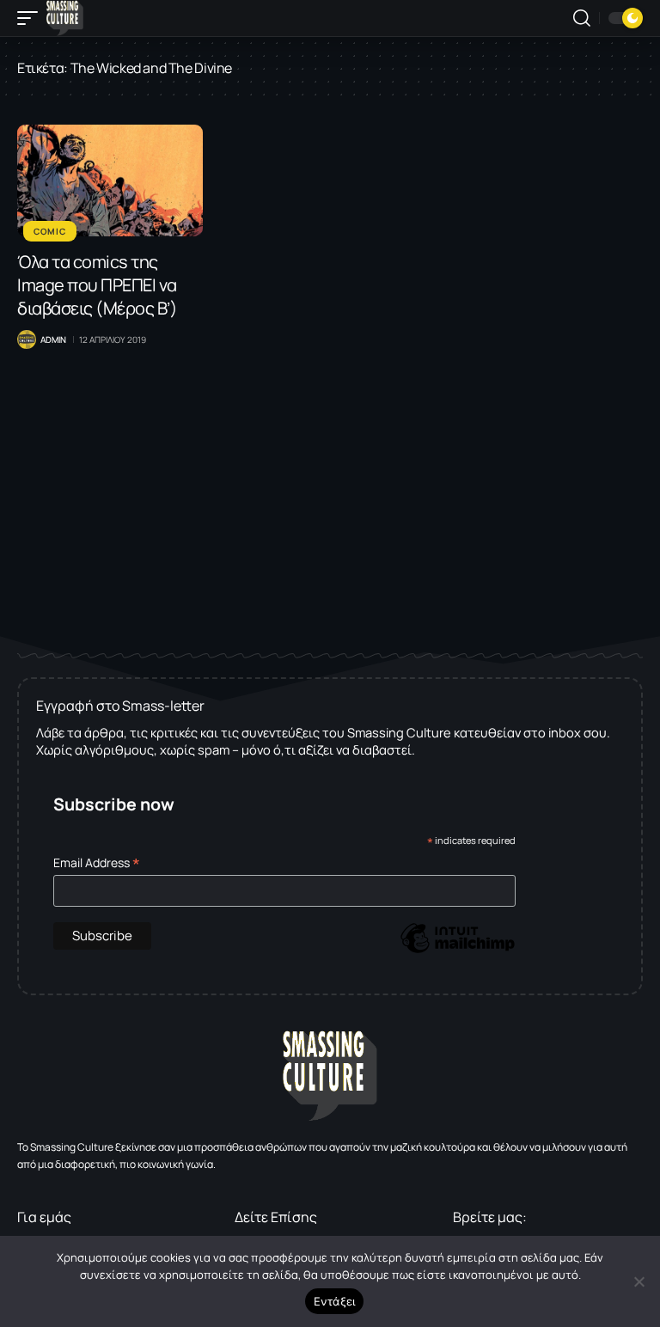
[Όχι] (638, 1281)
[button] (31, 18)
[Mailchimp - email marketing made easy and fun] (457, 951)
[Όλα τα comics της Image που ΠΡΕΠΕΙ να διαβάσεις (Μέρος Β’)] (110, 180)
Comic (50, 231)
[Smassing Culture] (64, 18)
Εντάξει (335, 1301)
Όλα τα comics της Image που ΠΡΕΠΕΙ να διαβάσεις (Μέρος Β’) (97, 285)
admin (53, 339)
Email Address (96, 862)
